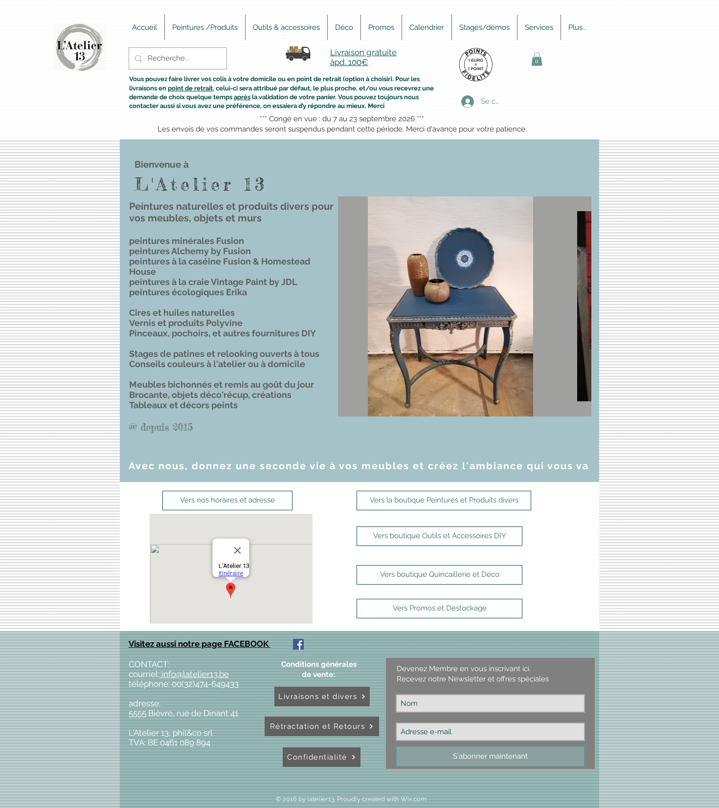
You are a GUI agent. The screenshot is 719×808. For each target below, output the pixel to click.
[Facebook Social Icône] (298, 644)
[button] (536, 59)
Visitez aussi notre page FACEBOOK (199, 644)
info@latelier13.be (194, 674)
